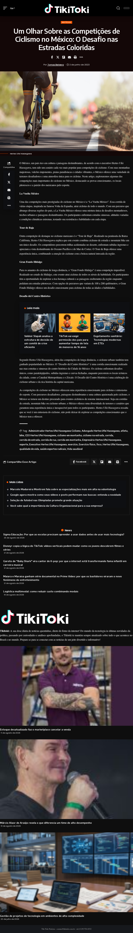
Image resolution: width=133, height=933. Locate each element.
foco (99, 444)
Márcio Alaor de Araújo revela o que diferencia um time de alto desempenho (46, 822)
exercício (73, 444)
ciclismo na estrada (93, 435)
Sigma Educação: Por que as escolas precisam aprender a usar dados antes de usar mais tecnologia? (63, 534)
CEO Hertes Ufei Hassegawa (40, 435)
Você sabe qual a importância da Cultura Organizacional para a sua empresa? (56, 505)
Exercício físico (87, 444)
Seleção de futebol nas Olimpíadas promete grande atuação (46, 500)
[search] (118, 8)
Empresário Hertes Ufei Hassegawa (101, 439)
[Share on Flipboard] (63, 57)
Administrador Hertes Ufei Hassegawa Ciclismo (55, 430)
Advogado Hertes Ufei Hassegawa (101, 430)
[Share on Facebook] (52, 57)
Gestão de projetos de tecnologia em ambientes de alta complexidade (42, 915)
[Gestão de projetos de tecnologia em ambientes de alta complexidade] (66, 872)
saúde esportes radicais (53, 449)
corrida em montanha (69, 439)
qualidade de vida (29, 449)
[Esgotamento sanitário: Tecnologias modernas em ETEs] (109, 322)
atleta (124, 430)
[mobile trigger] (6, 8)
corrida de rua (48, 439)
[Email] (69, 57)
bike (21, 435)
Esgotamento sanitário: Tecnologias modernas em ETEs (108, 340)
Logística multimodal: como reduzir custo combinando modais (40, 591)
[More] (81, 57)
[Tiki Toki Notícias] (66, 8)
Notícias (66, 22)
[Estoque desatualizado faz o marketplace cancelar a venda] (66, 686)
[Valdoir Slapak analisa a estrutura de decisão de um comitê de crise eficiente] (40, 322)
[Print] (75, 57)
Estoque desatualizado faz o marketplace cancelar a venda (35, 729)
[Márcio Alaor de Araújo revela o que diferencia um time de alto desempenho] (66, 779)
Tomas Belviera (56, 64)
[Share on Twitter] (57, 57)
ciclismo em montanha (69, 435)
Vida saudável (75, 449)
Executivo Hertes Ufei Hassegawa (48, 444)
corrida (109, 435)
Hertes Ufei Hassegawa (115, 444)
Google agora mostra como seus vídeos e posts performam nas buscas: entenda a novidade (65, 494)
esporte (23, 444)
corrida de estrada (29, 439)
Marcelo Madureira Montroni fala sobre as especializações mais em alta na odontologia (63, 489)
